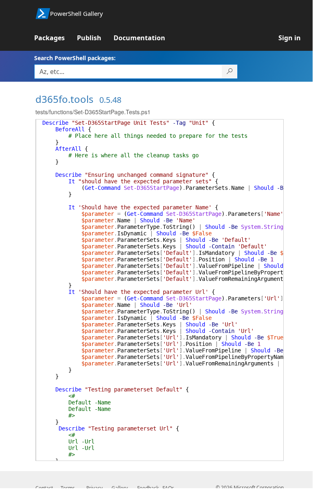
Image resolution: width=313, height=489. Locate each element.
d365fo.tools (64, 99)
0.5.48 (110, 99)
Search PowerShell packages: (75, 58)
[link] (55, 38)
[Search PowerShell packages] (230, 71)
